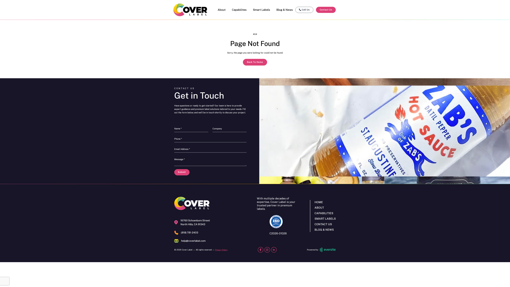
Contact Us (326, 10)
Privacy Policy (221, 250)
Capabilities (323, 213)
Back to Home (255, 62)
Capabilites (239, 9)
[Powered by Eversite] (328, 250)
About (222, 9)
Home (318, 202)
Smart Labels (261, 9)
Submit (182, 172)
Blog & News (284, 9)
